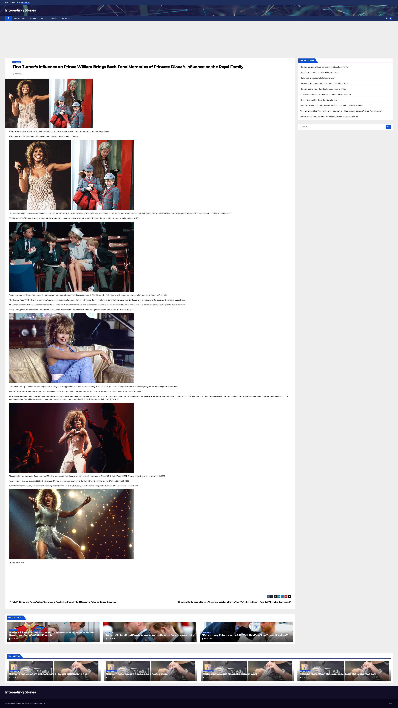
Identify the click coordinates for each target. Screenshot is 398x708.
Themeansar (41, 703)
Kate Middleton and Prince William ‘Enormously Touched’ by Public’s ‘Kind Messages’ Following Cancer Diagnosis (63, 602)
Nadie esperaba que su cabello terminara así (317, 78)
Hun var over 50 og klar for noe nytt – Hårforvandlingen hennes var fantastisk (329, 116)
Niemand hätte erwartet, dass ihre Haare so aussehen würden (323, 89)
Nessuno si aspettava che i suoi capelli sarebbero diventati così (324, 83)
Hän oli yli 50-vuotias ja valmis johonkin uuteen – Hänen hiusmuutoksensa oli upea (331, 105)
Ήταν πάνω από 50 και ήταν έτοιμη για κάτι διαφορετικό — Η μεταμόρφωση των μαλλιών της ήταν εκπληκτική (341, 111)
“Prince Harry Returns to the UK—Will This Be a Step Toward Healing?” (245, 635)
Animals (66, 18)
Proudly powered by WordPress (14, 703)
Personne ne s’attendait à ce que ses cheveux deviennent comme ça (326, 94)
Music (43, 18)
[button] (387, 18)
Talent (54, 18)
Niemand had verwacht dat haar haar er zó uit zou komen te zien (324, 67)
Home (390, 703)
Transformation (14, 671)
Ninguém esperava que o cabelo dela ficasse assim (319, 72)
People (33, 18)
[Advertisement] (199, 36)
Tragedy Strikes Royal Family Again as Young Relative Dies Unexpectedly (150, 635)
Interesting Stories (20, 10)
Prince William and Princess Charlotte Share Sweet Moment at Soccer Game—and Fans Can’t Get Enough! (51, 634)
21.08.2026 (14, 677)
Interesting (19, 18)
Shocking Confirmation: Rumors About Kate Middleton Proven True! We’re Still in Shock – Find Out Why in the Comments (233, 602)
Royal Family (17, 62)
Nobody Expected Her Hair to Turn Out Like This (318, 100)
